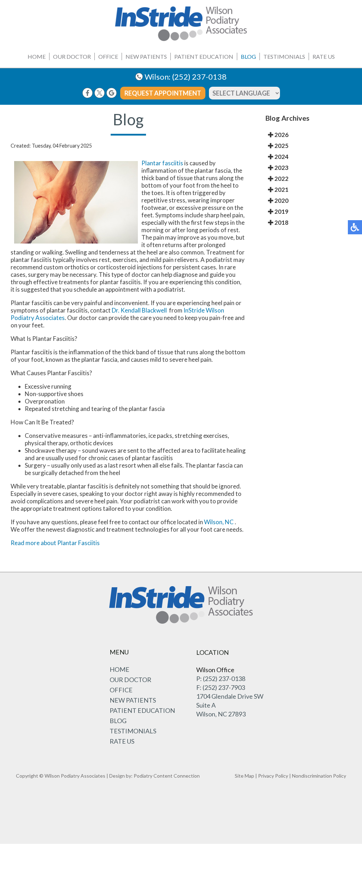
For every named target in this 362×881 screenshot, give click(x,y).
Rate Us (324, 56)
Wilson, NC (219, 522)
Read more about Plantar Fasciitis (55, 543)
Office (108, 56)
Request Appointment (162, 93)
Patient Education (203, 56)
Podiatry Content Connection (167, 776)
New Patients (146, 56)
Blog (248, 56)
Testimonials (284, 56)
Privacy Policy (273, 776)
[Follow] (99, 93)
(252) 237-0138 (199, 76)
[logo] (181, 24)
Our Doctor (72, 56)
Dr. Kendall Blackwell (139, 310)
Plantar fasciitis (162, 163)
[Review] (111, 93)
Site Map (244, 776)
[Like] (87, 93)
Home (37, 56)
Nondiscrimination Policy (319, 776)
